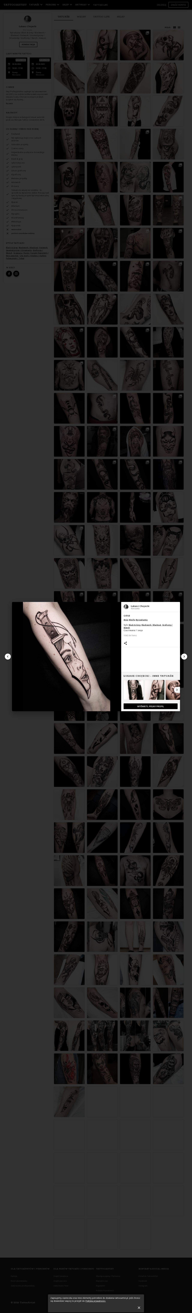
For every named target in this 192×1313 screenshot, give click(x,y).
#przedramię (142, 620)
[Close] (139, 1307)
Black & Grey (135, 625)
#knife (132, 620)
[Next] (184, 657)
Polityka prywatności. (95, 1300)
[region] (150, 662)
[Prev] (8, 657)
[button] (150, 607)
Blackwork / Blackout (151, 625)
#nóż (126, 620)
